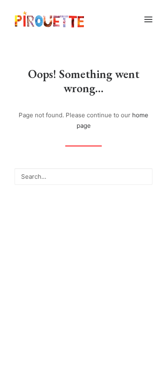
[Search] (83, 176)
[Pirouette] (49, 19)
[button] (148, 19)
